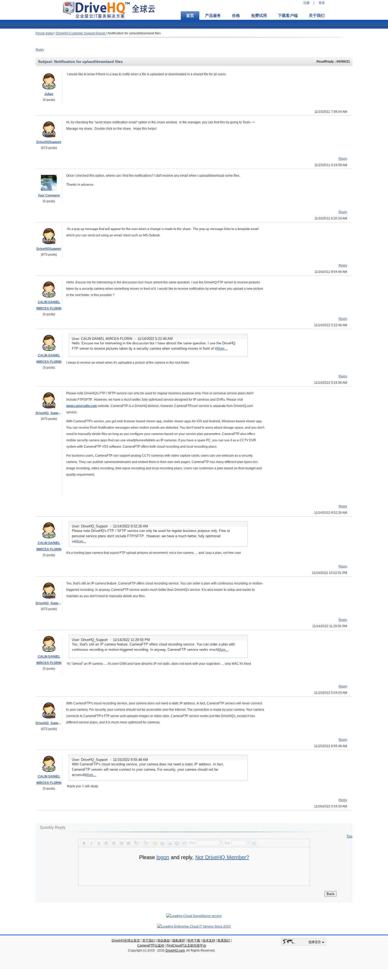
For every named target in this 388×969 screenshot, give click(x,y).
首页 (190, 15)
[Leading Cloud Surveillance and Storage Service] (194, 916)
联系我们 (223, 940)
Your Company (49, 195)
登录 (322, 3)
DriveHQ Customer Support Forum (81, 33)
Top (349, 836)
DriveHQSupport (48, 142)
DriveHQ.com (175, 950)
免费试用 (259, 15)
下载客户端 (288, 15)
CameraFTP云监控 (150, 945)
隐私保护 (178, 940)
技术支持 (208, 940)
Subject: (46, 61)
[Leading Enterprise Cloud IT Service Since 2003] (194, 926)
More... (222, 348)
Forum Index (45, 33)
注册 (306, 3)
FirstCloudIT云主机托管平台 (186, 945)
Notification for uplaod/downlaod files (134, 33)
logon (163, 857)
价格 (236, 15)
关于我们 (317, 15)
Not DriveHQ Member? (222, 857)
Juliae (48, 94)
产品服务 (213, 15)
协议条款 (163, 940)
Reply (40, 50)
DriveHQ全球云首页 (126, 940)
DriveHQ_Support (49, 413)
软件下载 (193, 940)
